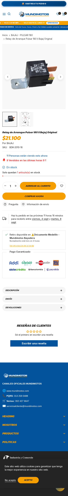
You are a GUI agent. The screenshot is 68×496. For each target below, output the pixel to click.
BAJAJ (10, 143)
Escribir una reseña (34, 343)
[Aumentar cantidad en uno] (15, 186)
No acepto (10, 480)
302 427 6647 (22, 401)
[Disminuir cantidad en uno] (5, 186)
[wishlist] (57, 14)
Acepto (28, 480)
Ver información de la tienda (22, 246)
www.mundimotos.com (17, 391)
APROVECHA (47, 23)
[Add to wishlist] (62, 186)
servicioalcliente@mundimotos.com (24, 406)
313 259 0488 (21, 396)
